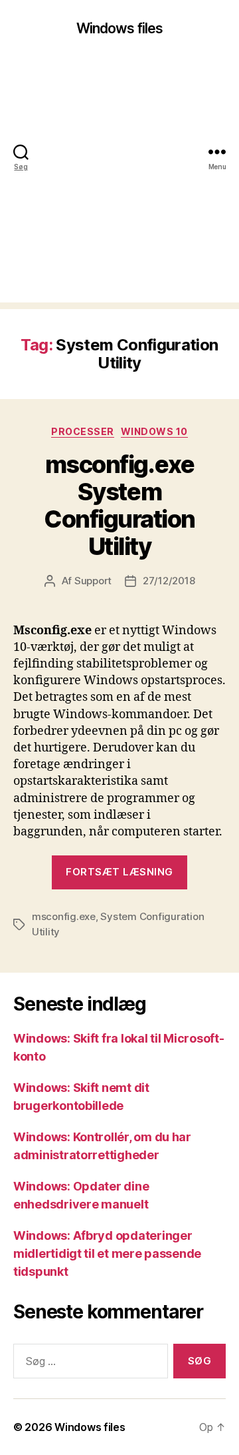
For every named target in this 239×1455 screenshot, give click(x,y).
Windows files (119, 28)
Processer (82, 431)
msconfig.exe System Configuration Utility (119, 505)
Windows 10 (154, 431)
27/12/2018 (169, 580)
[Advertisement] (119, 182)
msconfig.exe (64, 916)
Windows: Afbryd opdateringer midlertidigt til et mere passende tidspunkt (107, 1253)
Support (93, 580)
